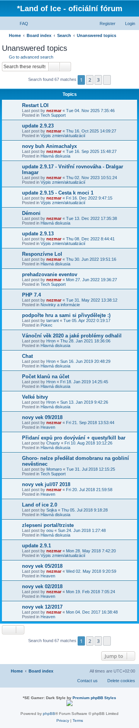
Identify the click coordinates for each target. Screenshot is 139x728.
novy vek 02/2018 (42, 586)
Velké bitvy (35, 397)
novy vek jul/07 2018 (46, 484)
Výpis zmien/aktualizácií (63, 135)
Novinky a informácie (60, 304)
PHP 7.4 (31, 295)
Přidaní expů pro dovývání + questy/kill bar (73, 438)
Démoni (31, 213)
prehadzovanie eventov (49, 274)
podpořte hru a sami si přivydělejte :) (66, 315)
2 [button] (89, 79)
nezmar (53, 110)
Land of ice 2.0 (39, 505)
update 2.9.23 (38, 126)
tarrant (52, 320)
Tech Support (53, 115)
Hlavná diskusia (55, 156)
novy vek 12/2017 (42, 607)
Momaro (54, 469)
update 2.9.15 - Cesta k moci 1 (57, 193)
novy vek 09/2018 (42, 417)
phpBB (49, 713)
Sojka (51, 510)
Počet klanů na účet (45, 376)
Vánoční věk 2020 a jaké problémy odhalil (72, 336)
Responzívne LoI (42, 254)
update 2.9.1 (36, 546)
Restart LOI (35, 105)
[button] (107, 79)
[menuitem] (20, 23)
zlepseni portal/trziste (48, 525)
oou (49, 530)
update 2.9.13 (38, 234)
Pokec (47, 325)
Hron (51, 341)
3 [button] (98, 79)
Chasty (53, 443)
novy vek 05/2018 (42, 566)
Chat (27, 356)
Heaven (48, 427)
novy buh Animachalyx (49, 146)
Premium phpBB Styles (94, 698)
